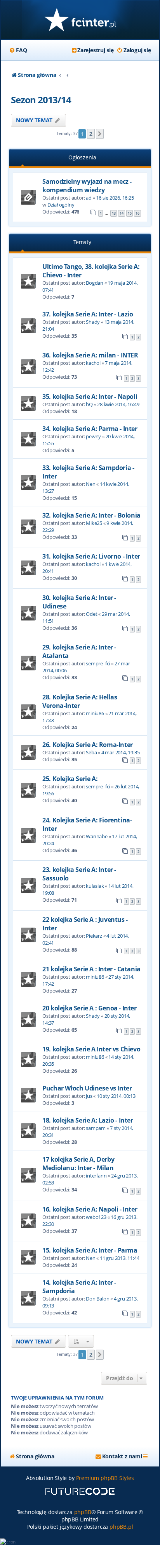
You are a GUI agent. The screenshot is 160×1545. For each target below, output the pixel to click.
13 (114, 213)
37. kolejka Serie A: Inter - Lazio (87, 314)
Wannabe (97, 836)
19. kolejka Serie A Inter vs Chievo (91, 1049)
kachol (93, 362)
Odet (91, 613)
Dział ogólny (61, 204)
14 (121, 213)
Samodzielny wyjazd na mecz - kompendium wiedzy (87, 185)
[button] (100, 134)
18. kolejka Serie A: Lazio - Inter (87, 1120)
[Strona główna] (80, 20)
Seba (91, 752)
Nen (90, 483)
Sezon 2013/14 (41, 99)
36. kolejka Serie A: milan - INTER (90, 355)
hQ (89, 404)
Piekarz (94, 935)
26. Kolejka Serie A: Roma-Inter (87, 744)
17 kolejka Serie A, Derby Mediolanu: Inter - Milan (78, 1163)
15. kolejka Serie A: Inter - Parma (89, 1250)
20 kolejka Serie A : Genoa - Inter (89, 1008)
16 (137, 213)
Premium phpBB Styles (105, 1478)
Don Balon (97, 1298)
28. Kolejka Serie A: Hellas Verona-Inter (79, 701)
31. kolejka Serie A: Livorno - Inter (91, 556)
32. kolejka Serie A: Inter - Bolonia (91, 515)
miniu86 (95, 713)
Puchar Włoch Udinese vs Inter (87, 1088)
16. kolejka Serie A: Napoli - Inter (89, 1209)
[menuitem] (18, 50)
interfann (96, 1175)
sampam (96, 1128)
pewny (93, 436)
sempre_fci (98, 663)
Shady (93, 321)
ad (89, 197)
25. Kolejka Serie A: (69, 778)
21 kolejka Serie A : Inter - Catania (91, 969)
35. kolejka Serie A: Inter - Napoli (89, 396)
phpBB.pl (121, 1526)
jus (89, 1095)
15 (130, 213)
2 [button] (90, 133)
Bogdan (94, 282)
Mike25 (94, 523)
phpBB (82, 1512)
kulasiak (95, 885)
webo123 (96, 1216)
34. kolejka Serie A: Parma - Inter (89, 428)
